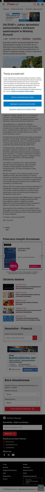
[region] (22, 90)
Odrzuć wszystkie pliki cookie (22, 97)
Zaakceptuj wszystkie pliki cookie (22, 104)
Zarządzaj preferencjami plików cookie (22, 109)
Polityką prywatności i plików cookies (22, 91)
